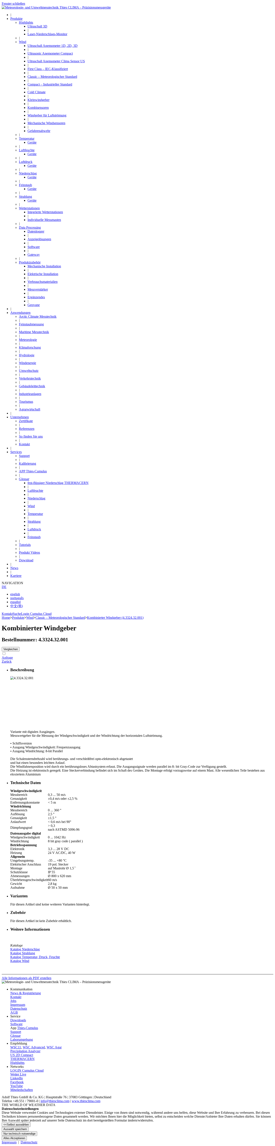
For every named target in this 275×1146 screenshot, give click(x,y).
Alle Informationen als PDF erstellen (26, 978)
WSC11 (15, 1047)
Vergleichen (10, 649)
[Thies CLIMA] (56, 7)
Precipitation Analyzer (25, 1051)
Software (16, 1024)
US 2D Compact (21, 1055)
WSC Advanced (34, 1047)
